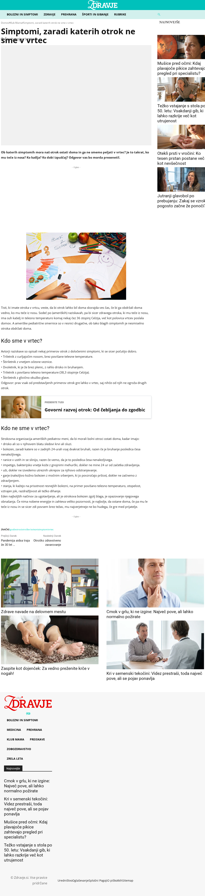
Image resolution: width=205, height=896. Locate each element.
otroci (19, 529)
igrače (12, 529)
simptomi (43, 529)
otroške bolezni (30, 529)
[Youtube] (28, 713)
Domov (5, 22)
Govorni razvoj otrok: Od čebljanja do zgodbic (95, 410)
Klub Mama (16, 22)
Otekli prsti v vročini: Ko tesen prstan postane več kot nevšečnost (180, 158)
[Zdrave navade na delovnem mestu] (49, 583)
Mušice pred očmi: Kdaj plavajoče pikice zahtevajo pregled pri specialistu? (25, 829)
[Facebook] (26, 713)
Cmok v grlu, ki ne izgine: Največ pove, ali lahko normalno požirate (27, 786)
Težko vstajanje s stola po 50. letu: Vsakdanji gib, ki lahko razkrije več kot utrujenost (28, 853)
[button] (179, 14)
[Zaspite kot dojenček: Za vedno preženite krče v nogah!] (49, 640)
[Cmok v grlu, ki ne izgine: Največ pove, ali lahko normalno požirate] (155, 583)
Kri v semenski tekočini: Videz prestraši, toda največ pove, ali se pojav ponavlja (154, 676)
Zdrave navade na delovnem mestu (33, 611)
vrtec (50, 529)
